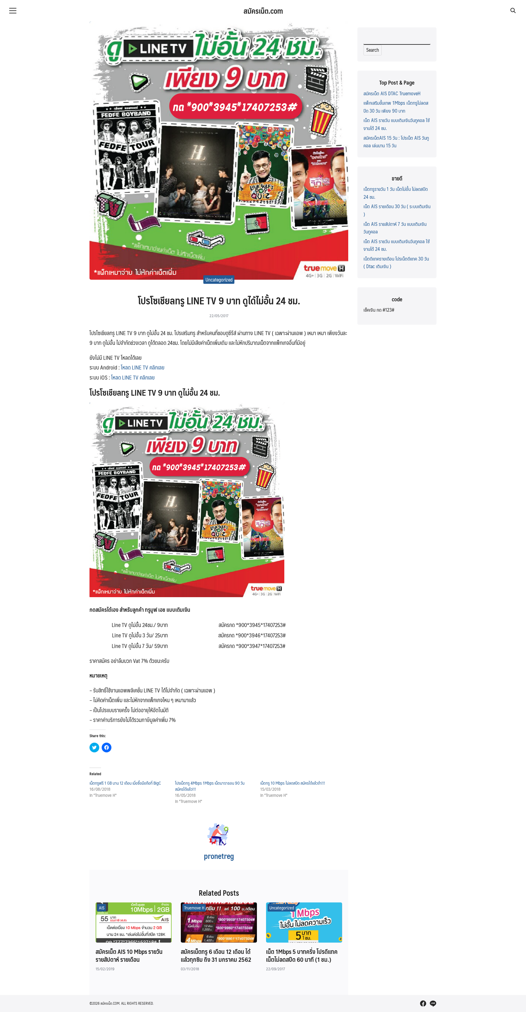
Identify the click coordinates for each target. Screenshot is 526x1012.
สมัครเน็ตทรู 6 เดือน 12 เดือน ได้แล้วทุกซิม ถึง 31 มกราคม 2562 (216, 955)
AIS (101, 907)
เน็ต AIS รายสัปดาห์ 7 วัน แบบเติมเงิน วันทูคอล (394, 228)
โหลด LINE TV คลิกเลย (142, 367)
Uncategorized (219, 279)
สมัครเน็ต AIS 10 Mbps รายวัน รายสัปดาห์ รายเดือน (129, 955)
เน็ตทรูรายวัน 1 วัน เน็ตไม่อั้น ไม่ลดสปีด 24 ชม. (395, 193)
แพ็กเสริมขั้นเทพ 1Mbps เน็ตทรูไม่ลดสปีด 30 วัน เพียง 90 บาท (395, 107)
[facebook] (423, 1003)
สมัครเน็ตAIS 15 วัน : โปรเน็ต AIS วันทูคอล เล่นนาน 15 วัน (396, 142)
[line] (433, 1003)
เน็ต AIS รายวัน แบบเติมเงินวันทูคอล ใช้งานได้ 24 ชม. (396, 124)
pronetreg (219, 856)
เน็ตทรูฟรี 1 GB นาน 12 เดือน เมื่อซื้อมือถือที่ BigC (125, 782)
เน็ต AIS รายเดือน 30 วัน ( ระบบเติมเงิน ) (396, 210)
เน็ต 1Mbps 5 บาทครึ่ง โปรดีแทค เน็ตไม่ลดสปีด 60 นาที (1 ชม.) (302, 955)
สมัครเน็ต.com (263, 11)
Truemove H (194, 907)
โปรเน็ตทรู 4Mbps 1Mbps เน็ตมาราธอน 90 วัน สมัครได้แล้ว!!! (209, 786)
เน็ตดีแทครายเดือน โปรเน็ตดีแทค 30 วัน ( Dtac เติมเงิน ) (396, 262)
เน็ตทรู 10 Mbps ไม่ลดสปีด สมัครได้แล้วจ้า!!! (292, 782)
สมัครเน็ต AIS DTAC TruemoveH (391, 93)
